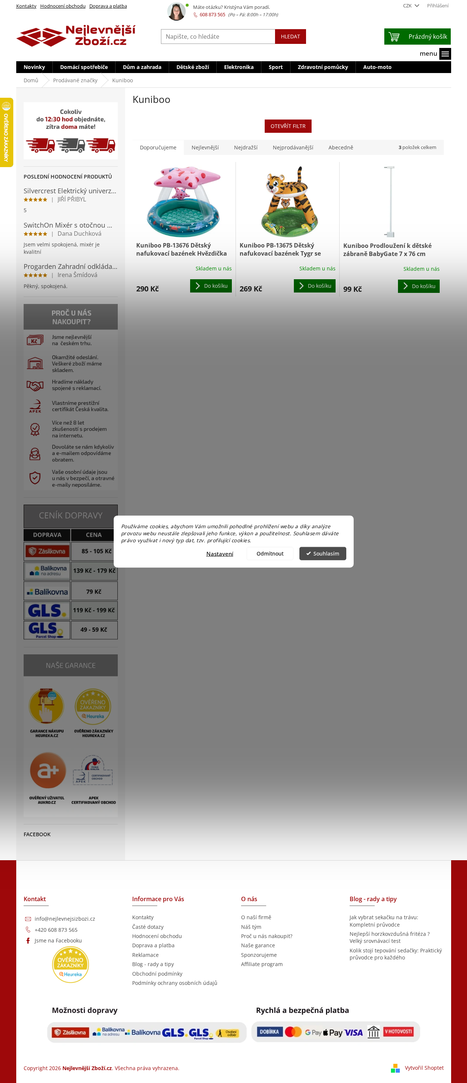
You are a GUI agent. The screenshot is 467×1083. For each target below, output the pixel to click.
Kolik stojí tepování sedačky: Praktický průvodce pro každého (396, 954)
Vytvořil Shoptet (424, 1067)
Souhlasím (326, 553)
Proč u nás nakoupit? (266, 936)
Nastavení (219, 553)
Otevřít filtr (288, 125)
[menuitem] (34, 67)
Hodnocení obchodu (63, 6)
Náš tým (251, 926)
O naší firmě (256, 917)
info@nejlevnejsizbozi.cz (65, 918)
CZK (408, 5)
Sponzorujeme (259, 954)
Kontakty (26, 6)
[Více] (435, 54)
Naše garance (258, 945)
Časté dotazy (148, 926)
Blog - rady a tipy (153, 964)
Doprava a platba (108, 6)
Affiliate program (262, 964)
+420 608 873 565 (56, 929)
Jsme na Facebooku (58, 940)
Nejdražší (246, 147)
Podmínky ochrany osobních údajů (174, 982)
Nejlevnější (205, 147)
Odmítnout (270, 553)
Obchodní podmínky (157, 973)
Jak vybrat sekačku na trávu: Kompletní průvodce (384, 921)
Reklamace (145, 954)
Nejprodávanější (293, 147)
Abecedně (341, 147)
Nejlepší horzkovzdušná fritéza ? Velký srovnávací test (390, 937)
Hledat (290, 36)
